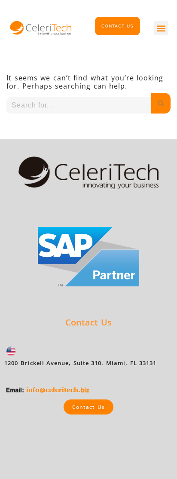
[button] (161, 28)
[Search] (161, 103)
